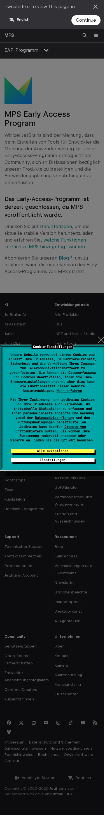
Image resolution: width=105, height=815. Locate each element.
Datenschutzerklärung (54, 418)
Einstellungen (52, 460)
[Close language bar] (95, 7)
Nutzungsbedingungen (36, 422)
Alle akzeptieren (52, 451)
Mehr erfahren (69, 390)
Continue (86, 20)
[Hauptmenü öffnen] (96, 35)
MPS (9, 35)
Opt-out (68, 440)
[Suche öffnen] (84, 35)
